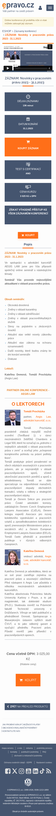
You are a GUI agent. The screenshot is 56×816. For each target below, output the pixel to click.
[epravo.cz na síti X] (14, 771)
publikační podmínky (30, 752)
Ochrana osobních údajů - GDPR (18, 762)
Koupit (30, 235)
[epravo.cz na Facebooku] (7, 771)
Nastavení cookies (44, 762)
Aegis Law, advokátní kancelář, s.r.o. (37, 560)
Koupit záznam (28, 148)
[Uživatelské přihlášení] (40, 7)
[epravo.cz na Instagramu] (21, 771)
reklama (29, 748)
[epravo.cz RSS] (48, 771)
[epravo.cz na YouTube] (28, 771)
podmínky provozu (44, 748)
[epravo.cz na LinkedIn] (35, 771)
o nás (19, 748)
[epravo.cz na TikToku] (42, 771)
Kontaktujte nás (11, 731)
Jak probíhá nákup (12, 725)
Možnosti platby (31, 725)
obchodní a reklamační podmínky (19, 728)
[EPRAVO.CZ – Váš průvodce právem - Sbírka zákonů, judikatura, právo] (18, 7)
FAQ (44, 752)
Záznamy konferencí (25, 31)
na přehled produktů (29, 706)
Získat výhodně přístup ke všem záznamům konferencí (28, 211)
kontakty (13, 752)
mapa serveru (8, 748)
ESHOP (6, 31)
